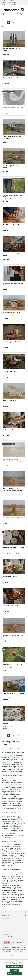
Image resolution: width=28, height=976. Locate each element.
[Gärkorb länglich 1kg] (14, 391)
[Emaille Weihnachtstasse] (14, 302)
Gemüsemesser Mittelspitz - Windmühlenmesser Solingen (13, 489)
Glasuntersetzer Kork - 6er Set (13, 547)
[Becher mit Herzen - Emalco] (14, 68)
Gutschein (6, 723)
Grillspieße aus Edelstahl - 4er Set (13, 636)
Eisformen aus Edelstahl (11, 224)
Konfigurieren (14, 970)
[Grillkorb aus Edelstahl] (14, 566)
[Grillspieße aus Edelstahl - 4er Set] (14, 625)
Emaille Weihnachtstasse (11, 312)
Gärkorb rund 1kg (9, 430)
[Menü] (3, 14)
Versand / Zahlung (6, 925)
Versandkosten (6, 949)
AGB (3, 931)
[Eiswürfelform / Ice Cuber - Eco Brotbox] (14, 244)
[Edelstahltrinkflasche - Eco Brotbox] (14, 185)
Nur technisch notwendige (14, 966)
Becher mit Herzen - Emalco (12, 78)
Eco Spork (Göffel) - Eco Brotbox (11, 166)
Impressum (5, 922)
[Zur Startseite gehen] (14, 9)
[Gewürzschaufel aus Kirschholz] (14, 508)
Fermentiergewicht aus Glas (12, 342)
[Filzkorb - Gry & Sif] (14, 361)
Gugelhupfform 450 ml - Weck (13, 694)
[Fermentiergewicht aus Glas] (14, 332)
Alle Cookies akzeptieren (14, 973)
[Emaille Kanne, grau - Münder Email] (14, 273)
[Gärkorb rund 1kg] (14, 420)
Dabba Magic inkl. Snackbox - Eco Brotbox (13, 137)
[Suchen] (17, 14)
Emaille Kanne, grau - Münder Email (13, 284)
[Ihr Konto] (21, 14)
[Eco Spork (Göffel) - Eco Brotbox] (14, 156)
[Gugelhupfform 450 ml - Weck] (14, 684)
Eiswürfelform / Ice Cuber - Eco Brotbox (13, 254)
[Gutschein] (14, 713)
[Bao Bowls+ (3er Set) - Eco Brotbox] (14, 39)
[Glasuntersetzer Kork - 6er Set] (14, 537)
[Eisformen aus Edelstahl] (14, 215)
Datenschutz (5, 928)
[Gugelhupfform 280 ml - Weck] (14, 654)
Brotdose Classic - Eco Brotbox (13, 107)
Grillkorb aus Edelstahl (10, 576)
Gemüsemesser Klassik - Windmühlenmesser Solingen (13, 460)
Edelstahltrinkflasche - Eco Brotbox (12, 196)
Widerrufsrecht (6, 934)
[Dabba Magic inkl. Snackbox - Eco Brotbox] (14, 127)
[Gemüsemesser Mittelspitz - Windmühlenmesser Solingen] (14, 478)
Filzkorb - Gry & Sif (9, 371)
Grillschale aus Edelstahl (11, 606)
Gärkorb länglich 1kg (10, 400)
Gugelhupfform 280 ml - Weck (13, 664)
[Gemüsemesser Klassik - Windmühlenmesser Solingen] (14, 449)
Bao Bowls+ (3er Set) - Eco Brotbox (12, 49)
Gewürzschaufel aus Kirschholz (14, 518)
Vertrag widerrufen (7, 937)
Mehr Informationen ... (14, 963)
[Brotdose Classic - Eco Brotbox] (14, 97)
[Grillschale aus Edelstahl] (14, 596)
